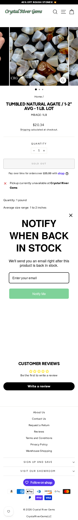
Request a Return (39, 425)
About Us (39, 412)
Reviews (39, 431)
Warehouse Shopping (39, 450)
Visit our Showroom (37, 471)
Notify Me (39, 293)
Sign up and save (38, 462)
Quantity (39, 143)
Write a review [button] (39, 386)
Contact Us (39, 418)
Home (38, 96)
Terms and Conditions (39, 438)
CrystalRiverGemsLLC (39, 516)
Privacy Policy (39, 444)
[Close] (71, 215)
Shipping (25, 129)
